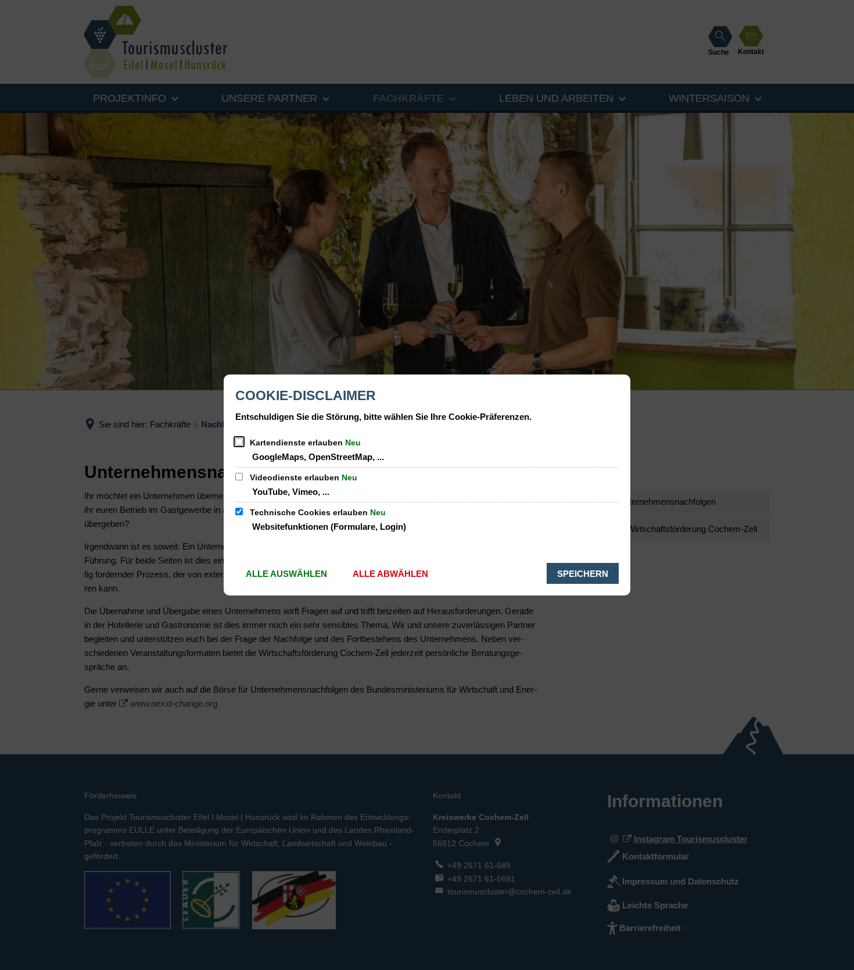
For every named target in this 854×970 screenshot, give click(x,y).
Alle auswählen (286, 574)
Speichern (582, 574)
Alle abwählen (390, 574)
